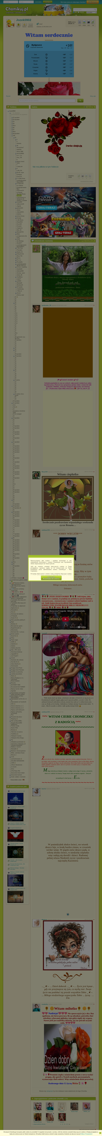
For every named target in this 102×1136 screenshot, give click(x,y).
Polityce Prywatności (86, 1134)
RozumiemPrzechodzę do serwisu (51, 578)
